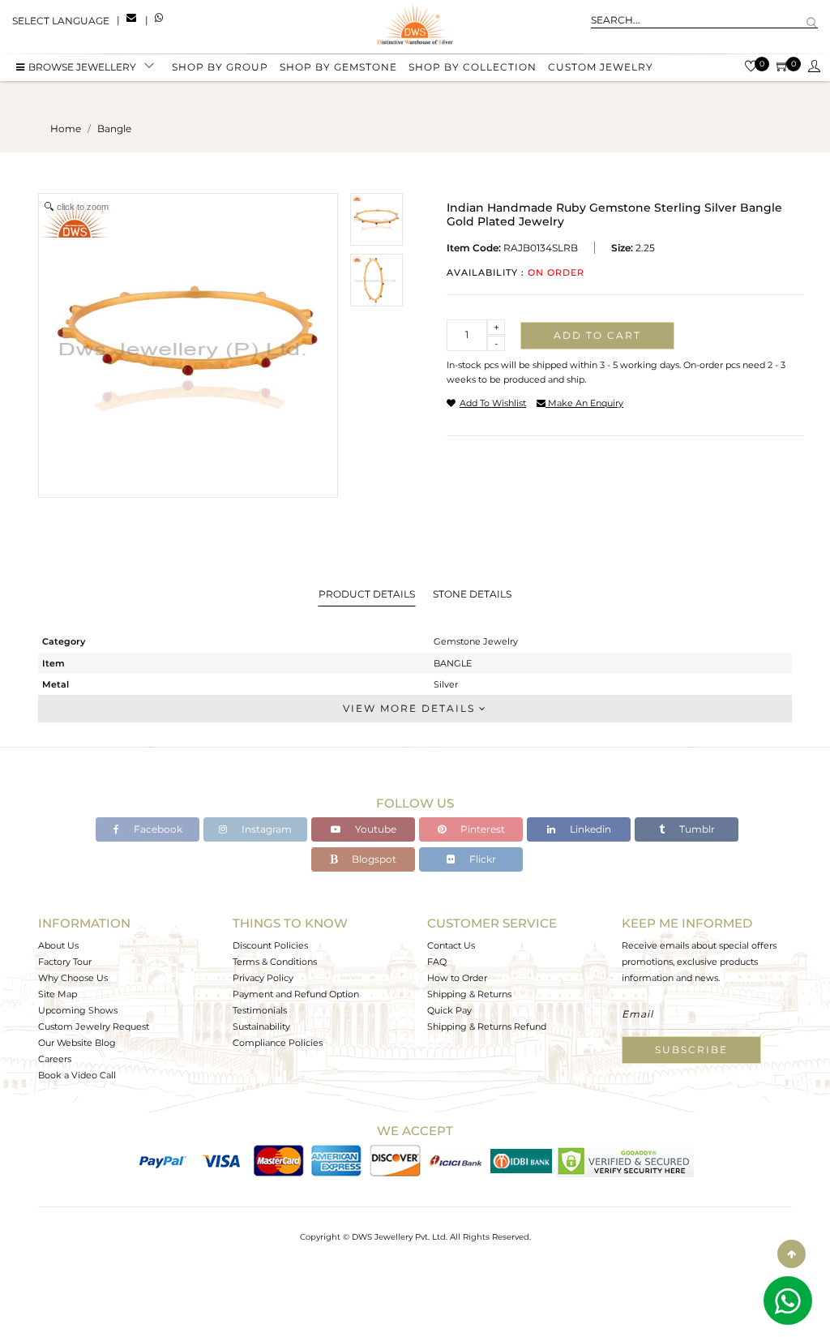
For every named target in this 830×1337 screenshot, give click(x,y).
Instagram (265, 829)
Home (65, 128)
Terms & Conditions (275, 961)
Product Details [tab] (367, 594)
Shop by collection (473, 67)
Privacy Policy (263, 977)
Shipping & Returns (469, 994)
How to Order (457, 977)
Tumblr (696, 829)
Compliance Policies (278, 1042)
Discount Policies (270, 945)
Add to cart (597, 335)
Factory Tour (65, 961)
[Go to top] (791, 1254)
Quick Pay (449, 1010)
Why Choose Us (73, 977)
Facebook (156, 829)
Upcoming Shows (78, 1010)
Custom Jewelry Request (93, 1026)
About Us (58, 945)
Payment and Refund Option (296, 994)
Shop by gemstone (338, 67)
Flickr (481, 859)
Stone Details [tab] (472, 594)
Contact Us (451, 945)
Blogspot (372, 859)
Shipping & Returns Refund (486, 1026)
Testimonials (260, 1010)
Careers (54, 1059)
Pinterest (481, 829)
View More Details (411, 708)
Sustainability (261, 1026)
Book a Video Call (77, 1075)
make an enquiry (584, 403)
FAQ (437, 961)
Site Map (57, 994)
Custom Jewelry (600, 67)
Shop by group (220, 67)
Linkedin (589, 829)
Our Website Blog (77, 1042)
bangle (114, 128)
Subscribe (691, 1049)
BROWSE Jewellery (82, 67)
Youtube (374, 829)
